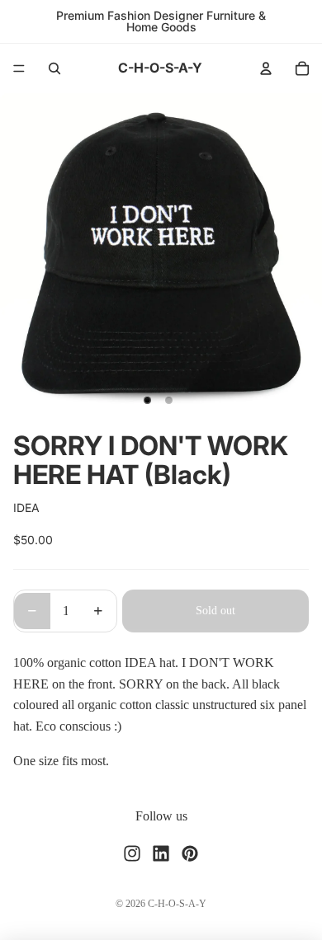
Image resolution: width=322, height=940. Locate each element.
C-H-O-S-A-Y (177, 903)
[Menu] (19, 68)
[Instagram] (132, 852)
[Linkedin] (161, 852)
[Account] (266, 68)
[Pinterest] (190, 852)
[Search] (54, 68)
